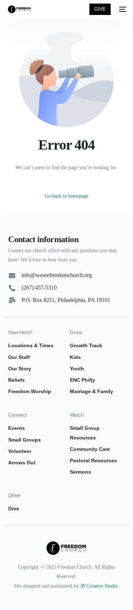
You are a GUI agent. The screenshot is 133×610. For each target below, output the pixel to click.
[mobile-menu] (122, 9)
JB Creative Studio (99, 586)
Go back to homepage (66, 196)
